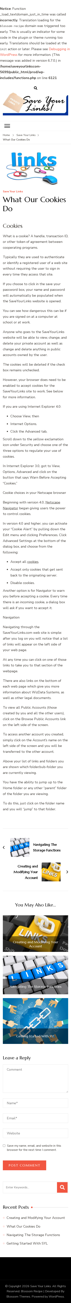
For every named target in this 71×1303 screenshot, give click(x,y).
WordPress (56, 1297)
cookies (32, 561)
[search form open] (35, 88)
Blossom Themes (18, 1297)
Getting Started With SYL (35, 1036)
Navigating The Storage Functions (35, 987)
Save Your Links (13, 191)
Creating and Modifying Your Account (35, 944)
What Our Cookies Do (23, 1226)
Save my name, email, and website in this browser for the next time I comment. (34, 1148)
